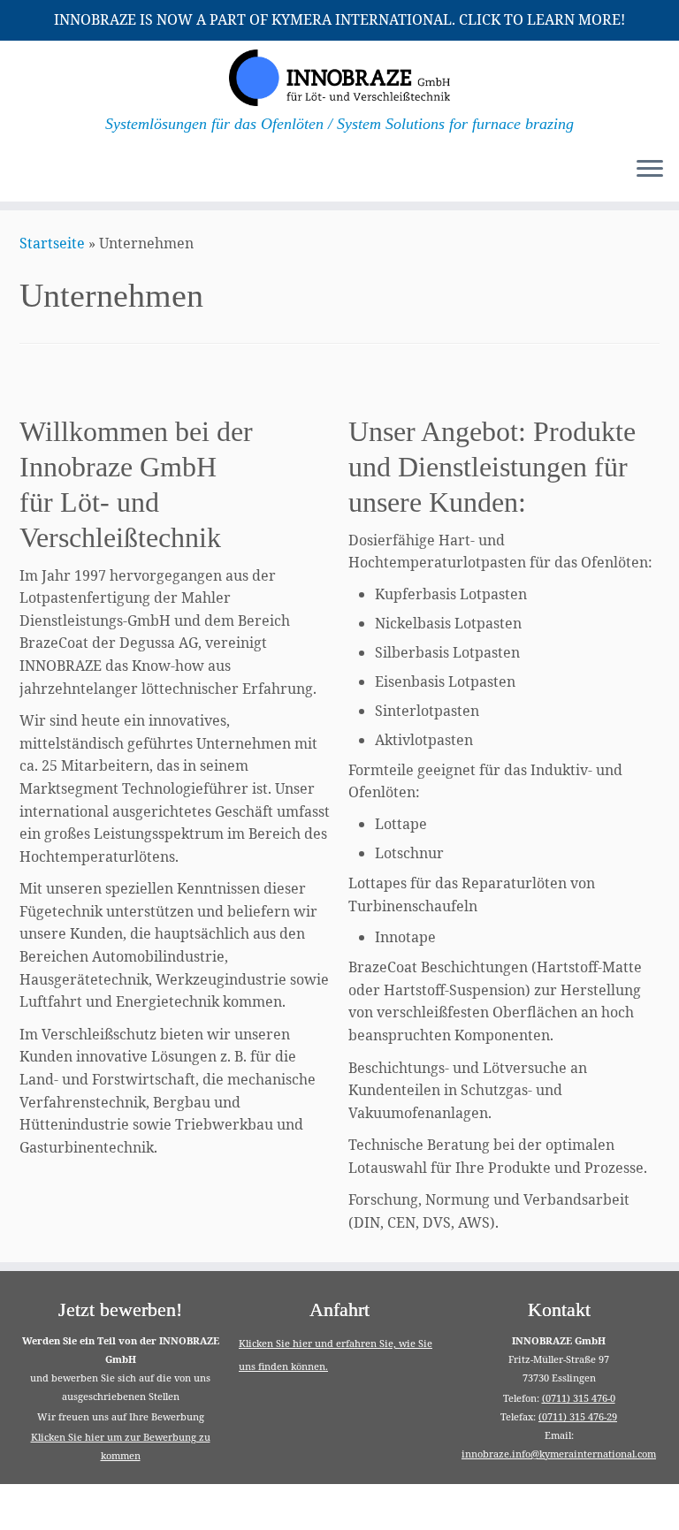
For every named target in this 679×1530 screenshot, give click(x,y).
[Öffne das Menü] (650, 169)
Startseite (52, 243)
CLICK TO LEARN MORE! (542, 19)
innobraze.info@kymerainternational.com (559, 1453)
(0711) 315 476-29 (577, 1416)
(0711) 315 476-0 (578, 1397)
